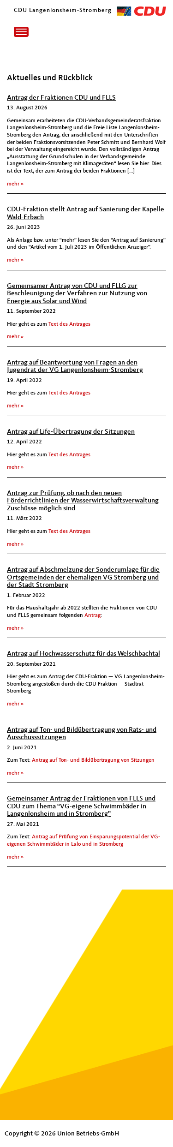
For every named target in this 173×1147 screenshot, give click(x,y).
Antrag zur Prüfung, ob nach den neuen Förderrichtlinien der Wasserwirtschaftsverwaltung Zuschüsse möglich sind (83, 501)
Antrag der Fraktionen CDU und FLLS (61, 98)
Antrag (92, 615)
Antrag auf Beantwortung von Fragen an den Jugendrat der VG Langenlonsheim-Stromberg (75, 366)
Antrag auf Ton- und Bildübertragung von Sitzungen (93, 760)
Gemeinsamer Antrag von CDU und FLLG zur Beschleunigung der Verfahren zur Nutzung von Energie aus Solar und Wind (77, 294)
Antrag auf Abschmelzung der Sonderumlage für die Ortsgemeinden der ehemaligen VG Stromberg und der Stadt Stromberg (83, 578)
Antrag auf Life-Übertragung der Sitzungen (71, 432)
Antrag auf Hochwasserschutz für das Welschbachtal (83, 654)
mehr (13, 184)
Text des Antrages (69, 324)
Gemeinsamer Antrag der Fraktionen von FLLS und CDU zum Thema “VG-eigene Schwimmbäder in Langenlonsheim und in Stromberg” (81, 806)
